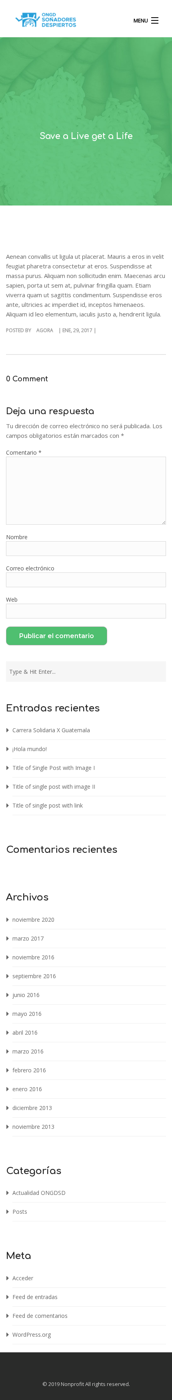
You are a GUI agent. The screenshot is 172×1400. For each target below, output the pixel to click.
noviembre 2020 (33, 919)
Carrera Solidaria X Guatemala (51, 730)
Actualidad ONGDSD (39, 1193)
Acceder (22, 1278)
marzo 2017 (28, 938)
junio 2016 (26, 995)
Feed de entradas (35, 1297)
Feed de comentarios (40, 1315)
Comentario (24, 452)
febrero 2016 (29, 1070)
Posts (19, 1211)
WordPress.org (31, 1334)
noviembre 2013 (33, 1126)
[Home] (46, 21)
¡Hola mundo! (29, 749)
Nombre (17, 537)
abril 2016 (25, 1032)
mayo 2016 (27, 1013)
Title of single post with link (47, 805)
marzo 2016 (28, 1051)
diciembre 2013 (32, 1108)
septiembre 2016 (34, 976)
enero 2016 (27, 1089)
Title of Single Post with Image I (53, 768)
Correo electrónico (30, 568)
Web (12, 599)
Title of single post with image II (53, 786)
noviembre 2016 (33, 957)
